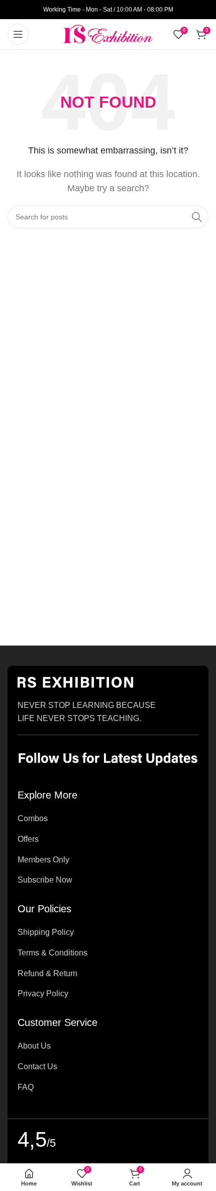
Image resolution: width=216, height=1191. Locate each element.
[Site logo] (108, 33)
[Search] (196, 216)
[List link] (108, 818)
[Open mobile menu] (18, 34)
